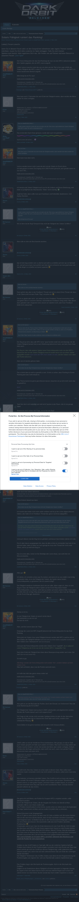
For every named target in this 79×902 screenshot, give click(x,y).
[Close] (75, 416)
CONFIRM (24, 478)
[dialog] (39, 451)
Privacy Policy (51, 486)
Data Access (39, 486)
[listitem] (39, 444)
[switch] (65, 448)
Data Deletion (27, 486)
